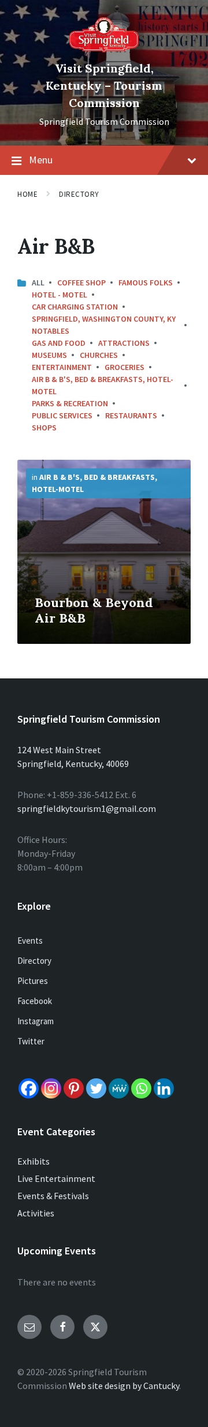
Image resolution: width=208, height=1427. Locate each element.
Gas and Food (59, 343)
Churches (99, 355)
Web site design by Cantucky (124, 1385)
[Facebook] (28, 1088)
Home (27, 194)
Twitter (30, 1041)
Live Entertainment (56, 1178)
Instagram (35, 1021)
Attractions (124, 343)
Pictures (32, 980)
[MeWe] (119, 1088)
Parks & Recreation (70, 403)
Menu (41, 159)
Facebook (34, 1000)
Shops (44, 427)
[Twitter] (96, 1088)
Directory (79, 194)
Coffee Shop (81, 282)
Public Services (62, 415)
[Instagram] (51, 1088)
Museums (49, 355)
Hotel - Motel (59, 294)
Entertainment (62, 367)
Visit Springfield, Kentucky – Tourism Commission (104, 85)
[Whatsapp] (141, 1088)
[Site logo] (104, 49)
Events (30, 940)
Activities (35, 1213)
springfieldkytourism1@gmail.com (86, 808)
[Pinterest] (74, 1088)
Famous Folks (145, 282)
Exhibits (33, 1161)
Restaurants (131, 415)
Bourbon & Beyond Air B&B (94, 610)
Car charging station (75, 307)
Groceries (124, 367)
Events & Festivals (53, 1195)
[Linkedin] (164, 1088)
